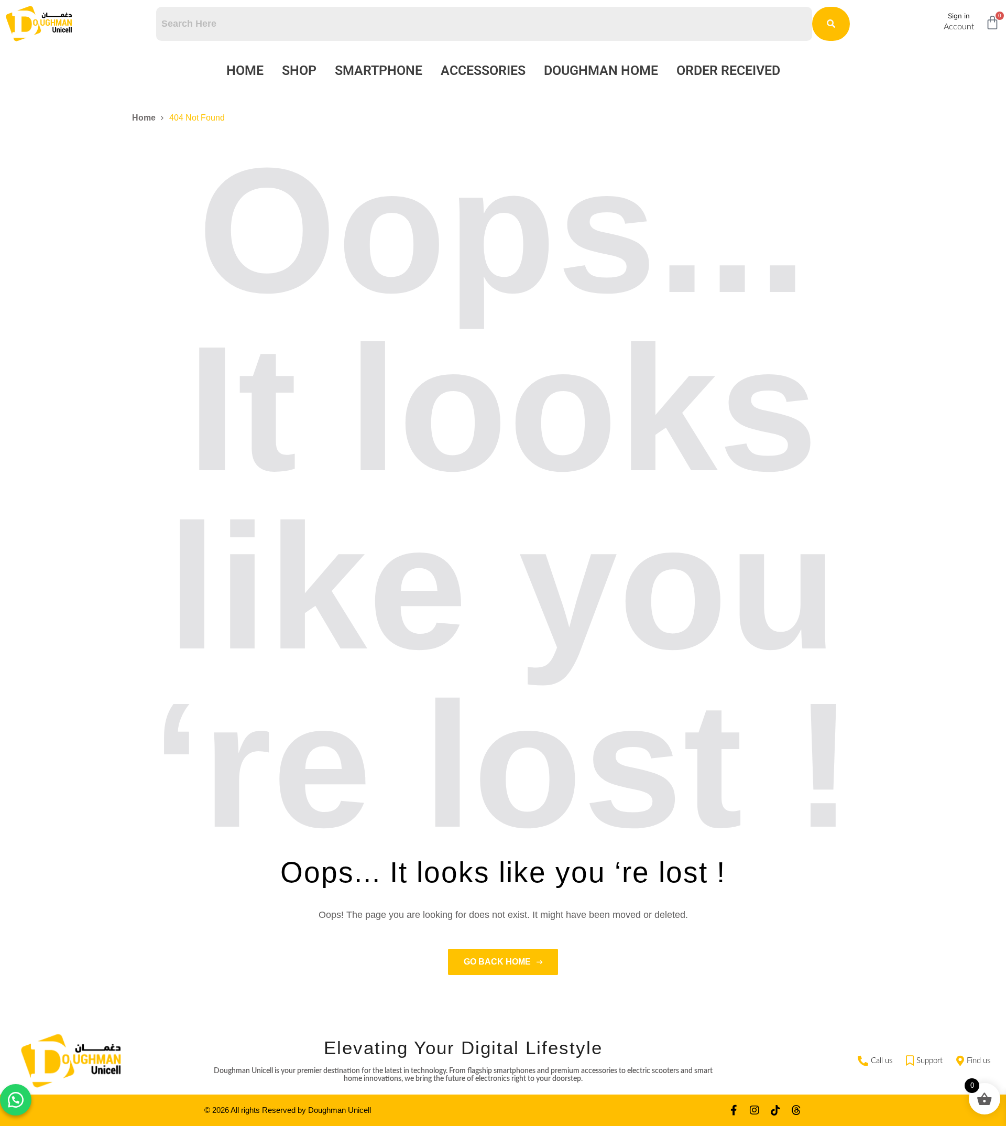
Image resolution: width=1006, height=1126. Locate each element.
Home (245, 70)
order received (728, 70)
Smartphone (378, 70)
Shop (299, 70)
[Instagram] (754, 1110)
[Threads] (796, 1110)
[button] (15, 1100)
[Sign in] (931, 20)
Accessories (483, 70)
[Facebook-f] (733, 1110)
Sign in (959, 16)
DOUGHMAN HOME (601, 70)
